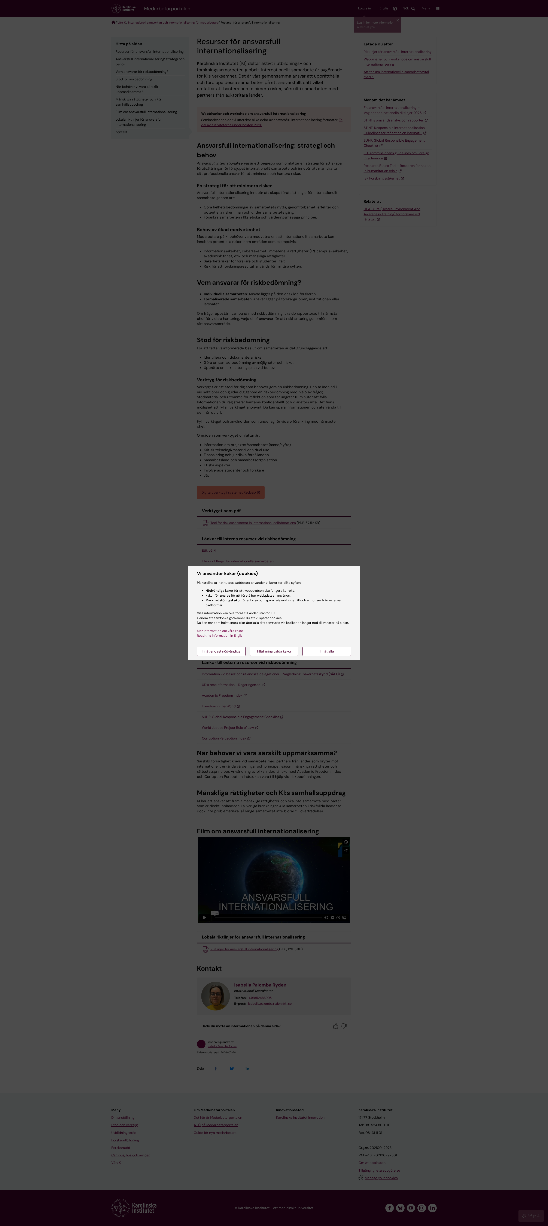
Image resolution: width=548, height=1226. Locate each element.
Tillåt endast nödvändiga (221, 651)
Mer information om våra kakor (220, 631)
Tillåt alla (327, 651)
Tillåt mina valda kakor (273, 651)
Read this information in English (220, 635)
